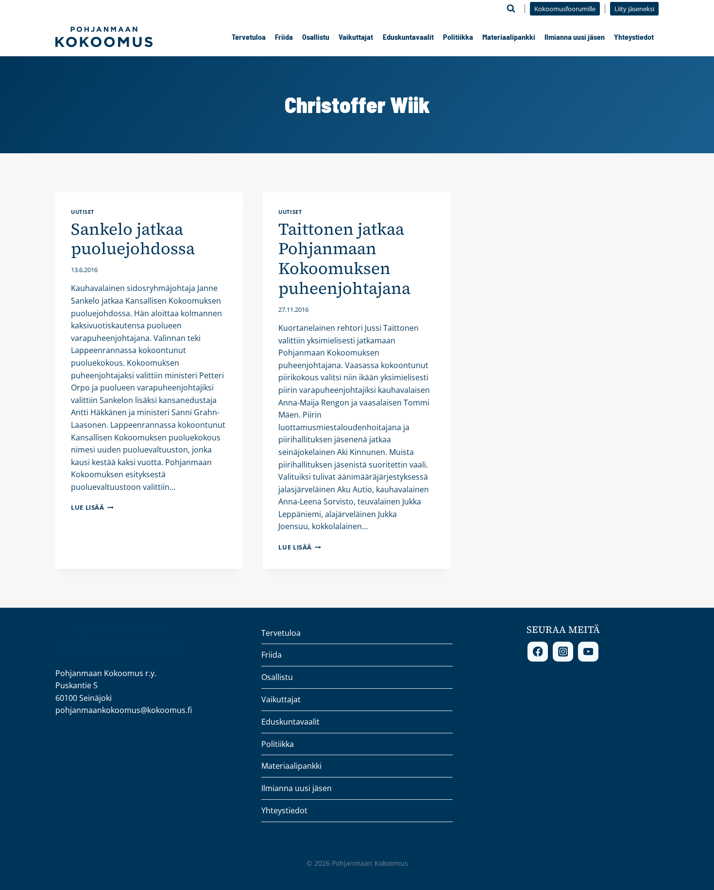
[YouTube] (588, 652)
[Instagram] (563, 652)
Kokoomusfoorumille (564, 8)
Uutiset (82, 211)
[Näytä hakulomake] (511, 8)
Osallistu (315, 36)
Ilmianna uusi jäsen (574, 36)
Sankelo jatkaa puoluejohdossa (133, 239)
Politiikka (458, 36)
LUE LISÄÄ (92, 507)
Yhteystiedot (634, 36)
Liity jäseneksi (634, 8)
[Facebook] (537, 652)
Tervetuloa (249, 36)
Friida (284, 36)
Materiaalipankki (508, 36)
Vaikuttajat (356, 36)
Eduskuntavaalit (408, 36)
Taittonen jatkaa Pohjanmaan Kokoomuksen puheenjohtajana (344, 258)
